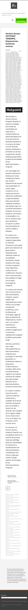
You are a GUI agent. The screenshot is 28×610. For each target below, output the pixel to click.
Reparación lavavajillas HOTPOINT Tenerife (12, 510)
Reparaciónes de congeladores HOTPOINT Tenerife (12, 522)
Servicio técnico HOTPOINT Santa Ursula (13, 96)
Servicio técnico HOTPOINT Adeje (11, 53)
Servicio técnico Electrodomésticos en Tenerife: (13, 482)
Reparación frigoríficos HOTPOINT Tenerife (12, 503)
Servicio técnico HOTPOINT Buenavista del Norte (12, 57)
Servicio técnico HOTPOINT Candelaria (14, 60)
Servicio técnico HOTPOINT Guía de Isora (14, 70)
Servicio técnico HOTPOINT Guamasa (13, 69)
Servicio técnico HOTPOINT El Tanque (13, 65)
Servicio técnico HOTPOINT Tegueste (13, 99)
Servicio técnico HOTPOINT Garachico (13, 66)
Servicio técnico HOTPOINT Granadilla (13, 68)
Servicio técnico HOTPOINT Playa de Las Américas (13, 86)
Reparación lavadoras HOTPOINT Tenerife (12, 507)
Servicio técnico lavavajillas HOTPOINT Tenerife (13, 546)
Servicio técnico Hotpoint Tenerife (12, 476)
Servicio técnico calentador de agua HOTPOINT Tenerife (13, 530)
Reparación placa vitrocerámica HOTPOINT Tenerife (12, 514)
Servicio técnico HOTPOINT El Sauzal (13, 64)
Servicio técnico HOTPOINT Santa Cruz (13, 95)
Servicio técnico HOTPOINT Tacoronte (13, 98)
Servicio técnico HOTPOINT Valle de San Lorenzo (14, 101)
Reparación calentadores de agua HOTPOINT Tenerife (12, 498)
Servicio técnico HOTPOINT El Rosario (13, 63)
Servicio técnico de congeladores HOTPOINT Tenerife (12, 533)
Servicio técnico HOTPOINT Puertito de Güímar (13, 87)
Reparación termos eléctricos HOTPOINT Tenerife (14, 519)
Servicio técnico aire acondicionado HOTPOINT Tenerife (13, 527)
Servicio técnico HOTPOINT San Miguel (13, 94)
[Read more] (8, 490)
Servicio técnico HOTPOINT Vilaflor (13, 102)
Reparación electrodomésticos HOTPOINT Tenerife (12, 500)
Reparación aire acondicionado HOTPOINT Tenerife (12, 495)
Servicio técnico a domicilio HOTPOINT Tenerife (13, 525)
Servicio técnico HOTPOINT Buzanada (14, 58)
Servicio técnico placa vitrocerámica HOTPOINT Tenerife (13, 552)
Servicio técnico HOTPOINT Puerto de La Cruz (13, 88)
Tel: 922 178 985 (21, 20)
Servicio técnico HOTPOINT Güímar (12, 71)
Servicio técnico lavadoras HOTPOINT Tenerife (13, 544)
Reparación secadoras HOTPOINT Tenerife (12, 517)
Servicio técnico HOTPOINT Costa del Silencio (13, 61)
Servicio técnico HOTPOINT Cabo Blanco (13, 59)
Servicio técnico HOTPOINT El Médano (13, 62)
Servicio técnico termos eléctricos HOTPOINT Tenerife (13, 554)
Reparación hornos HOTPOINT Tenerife (13, 505)
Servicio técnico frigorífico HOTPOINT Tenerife (13, 538)
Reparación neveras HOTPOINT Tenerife (13, 512)
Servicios (8, 49)
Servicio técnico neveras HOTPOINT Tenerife (13, 549)
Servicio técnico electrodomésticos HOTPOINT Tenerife (13, 536)
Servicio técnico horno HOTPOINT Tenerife (12, 541)
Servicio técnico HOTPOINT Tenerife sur (13, 100)
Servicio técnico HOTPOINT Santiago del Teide (14, 97)
